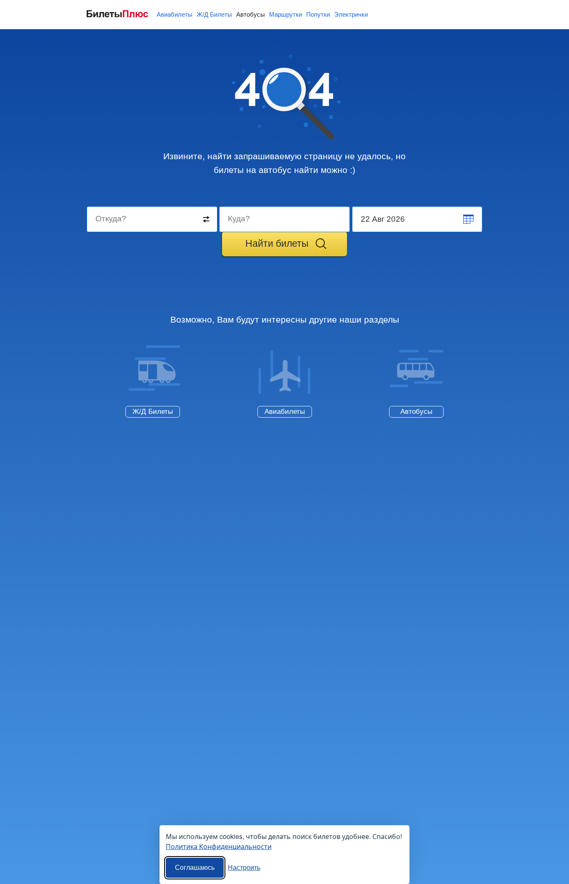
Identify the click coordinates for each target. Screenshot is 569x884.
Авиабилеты (174, 14)
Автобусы (250, 14)
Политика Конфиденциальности (219, 846)
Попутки (318, 14)
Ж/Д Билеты (214, 14)
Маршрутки (285, 14)
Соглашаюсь (195, 867)
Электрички (351, 14)
